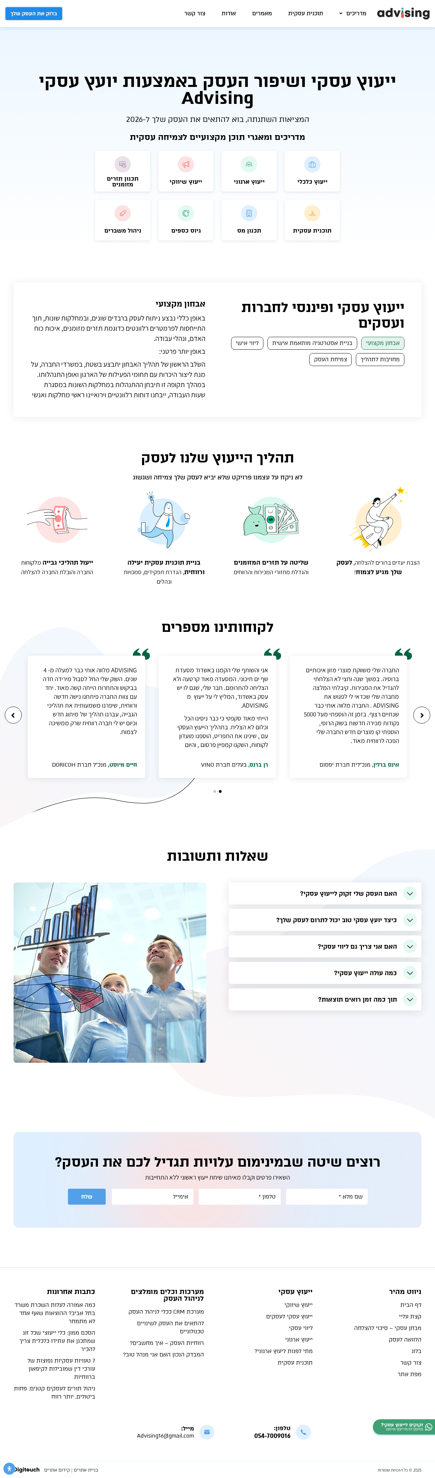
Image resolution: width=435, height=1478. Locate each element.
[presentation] (421, 715)
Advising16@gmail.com (165, 1436)
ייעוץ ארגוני (299, 1339)
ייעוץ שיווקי (298, 1305)
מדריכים (356, 13)
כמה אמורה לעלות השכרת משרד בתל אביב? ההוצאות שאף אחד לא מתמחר (55, 1313)
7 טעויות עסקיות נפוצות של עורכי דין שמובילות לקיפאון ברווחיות (61, 1368)
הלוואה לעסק (405, 1339)
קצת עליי (410, 1316)
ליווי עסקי (301, 1328)
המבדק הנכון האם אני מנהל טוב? (163, 1354)
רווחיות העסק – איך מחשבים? (167, 1343)
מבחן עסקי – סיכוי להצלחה (387, 1328)
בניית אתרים (86, 1470)
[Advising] (403, 13)
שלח (86, 1196)
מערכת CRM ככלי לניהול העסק (166, 1312)
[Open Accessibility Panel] (9, 1469)
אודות (229, 13)
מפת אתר (409, 1374)
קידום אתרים (57, 1470)
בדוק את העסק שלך (34, 14)
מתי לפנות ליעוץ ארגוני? (284, 1351)
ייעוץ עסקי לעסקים (289, 1316)
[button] (220, 791)
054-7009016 (272, 1436)
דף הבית (410, 1305)
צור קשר (194, 13)
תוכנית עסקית (305, 13)
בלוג (416, 1351)
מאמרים (262, 13)
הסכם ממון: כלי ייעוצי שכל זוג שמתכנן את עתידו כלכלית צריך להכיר (57, 1341)
